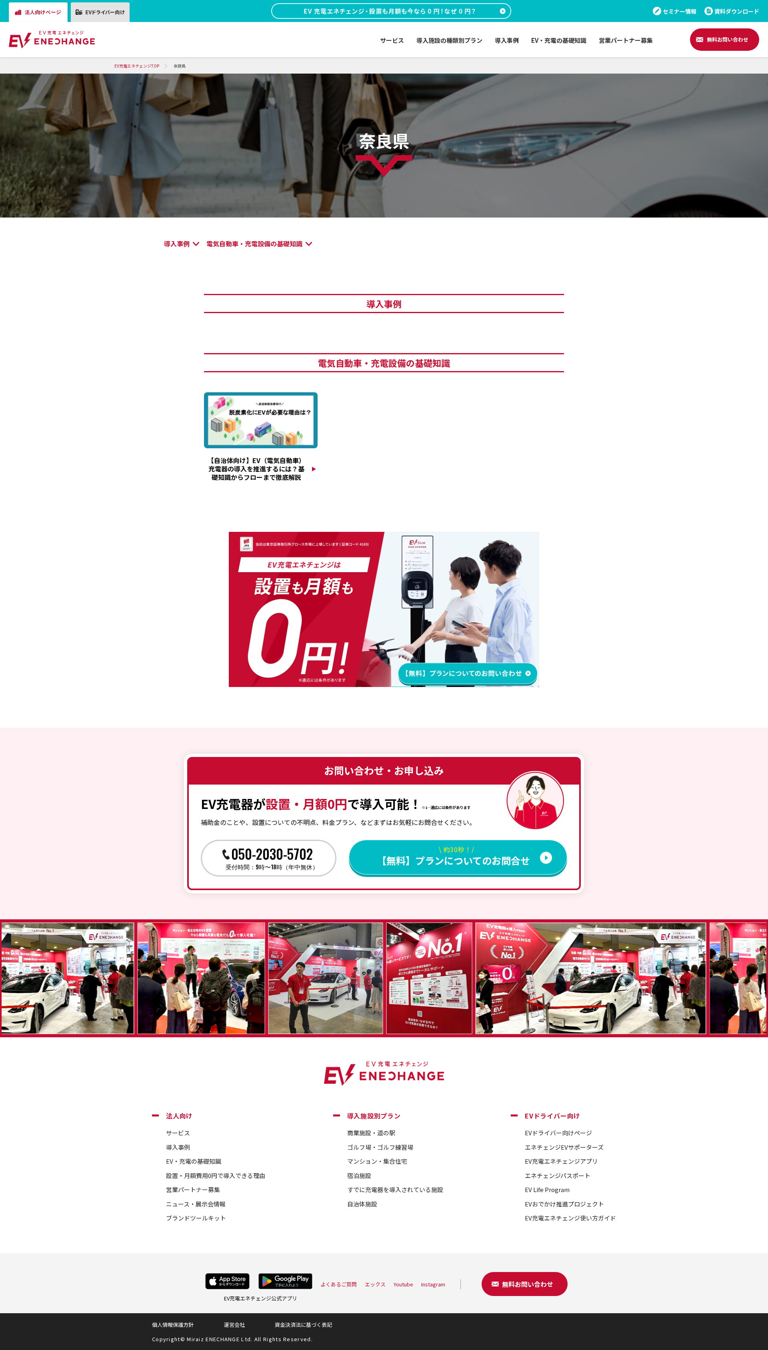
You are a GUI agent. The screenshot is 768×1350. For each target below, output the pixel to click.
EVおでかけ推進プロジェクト (564, 1204)
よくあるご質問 (338, 1284)
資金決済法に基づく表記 (303, 1324)
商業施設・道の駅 (371, 1132)
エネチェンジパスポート (557, 1175)
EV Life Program (547, 1189)
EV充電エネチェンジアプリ (561, 1161)
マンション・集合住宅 (377, 1161)
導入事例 (177, 243)
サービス (178, 1132)
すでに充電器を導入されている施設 (395, 1189)
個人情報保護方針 (173, 1324)
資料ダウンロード (736, 11)
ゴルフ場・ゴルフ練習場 (380, 1147)
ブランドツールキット (196, 1218)
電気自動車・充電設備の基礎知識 (254, 243)
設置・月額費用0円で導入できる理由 (215, 1175)
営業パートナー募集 (193, 1189)
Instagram (433, 1284)
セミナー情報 (679, 11)
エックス (375, 1284)
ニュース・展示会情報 (196, 1204)
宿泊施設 (359, 1175)
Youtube (403, 1284)
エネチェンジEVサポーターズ (564, 1147)
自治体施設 (362, 1204)
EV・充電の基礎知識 (193, 1161)
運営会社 (234, 1324)
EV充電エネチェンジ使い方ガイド (570, 1218)
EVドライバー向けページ (558, 1132)
